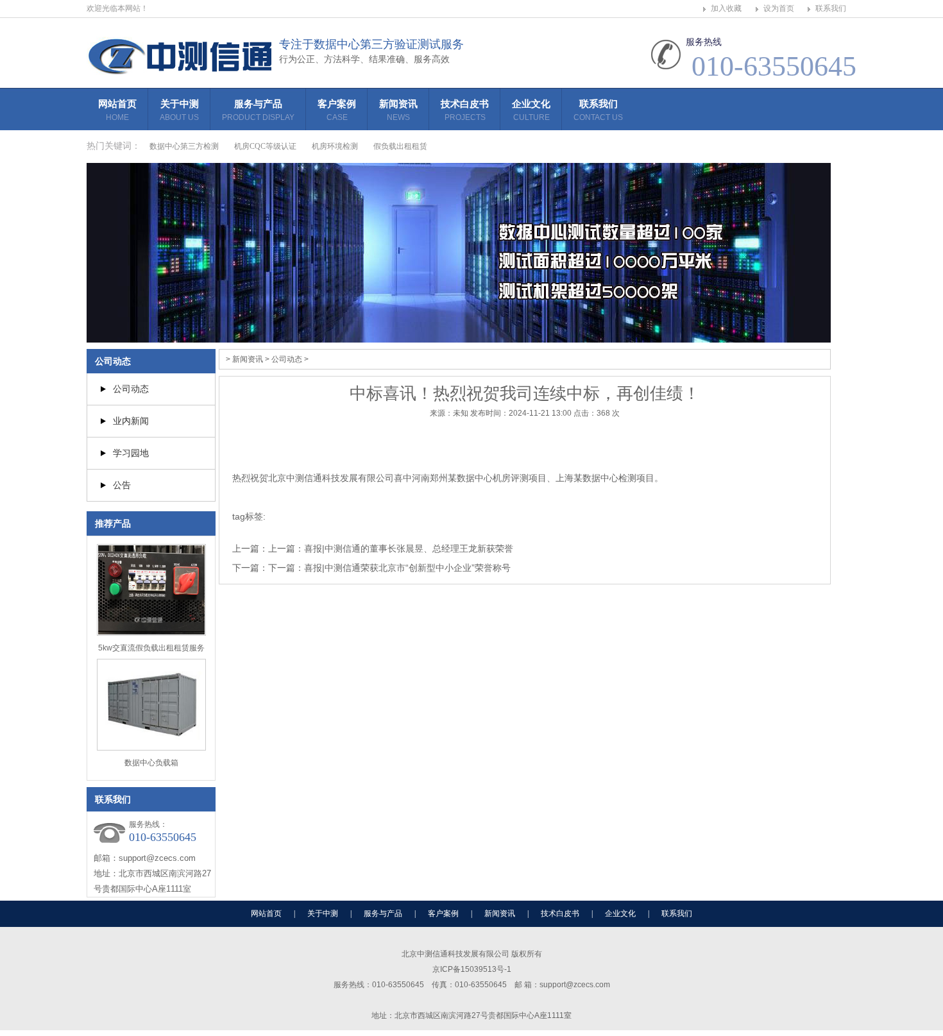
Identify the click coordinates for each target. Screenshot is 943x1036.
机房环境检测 (335, 146)
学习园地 (131, 453)
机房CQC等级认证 (265, 146)
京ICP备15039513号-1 (471, 969)
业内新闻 (131, 421)
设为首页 (778, 8)
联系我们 (830, 8)
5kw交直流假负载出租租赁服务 (151, 647)
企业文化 (531, 110)
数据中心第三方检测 (184, 146)
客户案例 (337, 110)
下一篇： (286, 568)
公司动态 (113, 361)
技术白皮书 (465, 110)
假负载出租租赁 (400, 146)
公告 (122, 485)
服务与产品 (258, 110)
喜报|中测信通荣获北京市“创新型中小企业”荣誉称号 (407, 568)
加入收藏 (726, 8)
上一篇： (286, 548)
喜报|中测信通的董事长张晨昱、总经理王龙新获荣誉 (408, 548)
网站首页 (117, 110)
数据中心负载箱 (151, 762)
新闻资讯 (398, 110)
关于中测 (179, 110)
